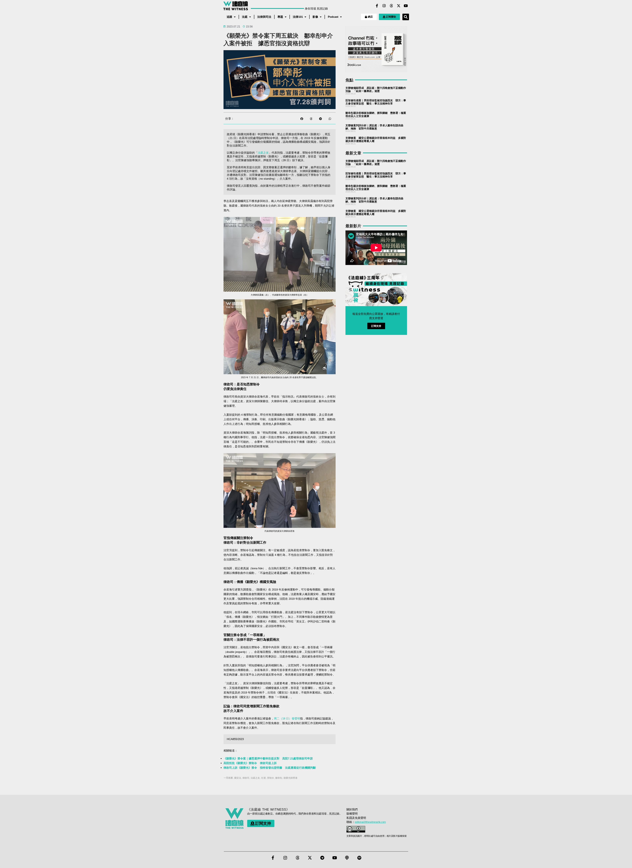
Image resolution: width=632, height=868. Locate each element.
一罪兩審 (228, 778)
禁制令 (270, 778)
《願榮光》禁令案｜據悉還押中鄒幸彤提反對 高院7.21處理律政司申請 (268, 758)
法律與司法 (264, 16)
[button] (405, 17)
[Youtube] (405, 5)
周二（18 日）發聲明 (287, 718)
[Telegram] (322, 858)
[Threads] (391, 5)
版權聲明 (352, 813)
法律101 (298, 16)
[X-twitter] (398, 5)
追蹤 (229, 16)
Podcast (333, 16)
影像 (315, 16)
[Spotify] (359, 858)
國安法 (237, 778)
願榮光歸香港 (290, 778)
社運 (263, 778)
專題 (280, 16)
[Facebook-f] (377, 5)
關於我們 (352, 809)
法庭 (245, 16)
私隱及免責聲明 (356, 817)
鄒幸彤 (278, 778)
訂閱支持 (376, 326)
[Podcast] (347, 858)
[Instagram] (384, 5)
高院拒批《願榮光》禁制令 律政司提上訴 (250, 763)
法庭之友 (263, 152)
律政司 (245, 778)
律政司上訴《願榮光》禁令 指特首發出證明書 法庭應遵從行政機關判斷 (270, 767)
